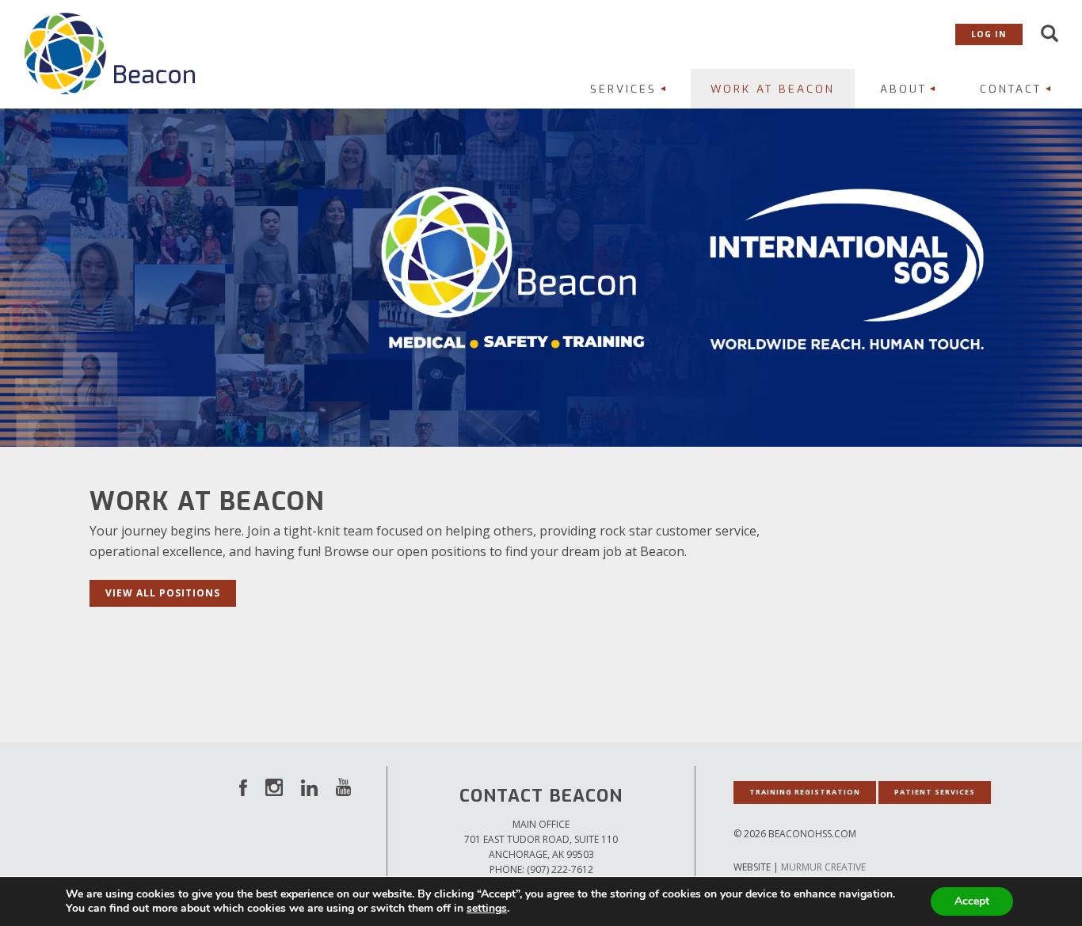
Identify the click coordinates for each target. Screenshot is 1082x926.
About (903, 89)
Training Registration (804, 792)
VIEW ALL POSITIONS (162, 593)
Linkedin (309, 787)
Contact (1011, 89)
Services (623, 89)
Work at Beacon (773, 89)
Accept (971, 901)
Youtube (343, 787)
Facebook (243, 787)
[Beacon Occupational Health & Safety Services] (110, 52)
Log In (989, 34)
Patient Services (934, 792)
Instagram (274, 787)
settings (487, 908)
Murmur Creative (823, 867)
